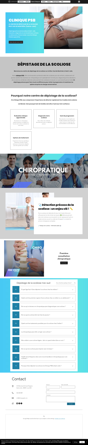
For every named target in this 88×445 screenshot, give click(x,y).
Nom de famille (64, 384)
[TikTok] (19, 403)
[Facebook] (21, 403)
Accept (82, 442)
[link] (64, 256)
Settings (75, 442)
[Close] (86, 442)
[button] (64, 263)
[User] (79, 2)
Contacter (48, 395)
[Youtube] (17, 403)
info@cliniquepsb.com (22, 398)
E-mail (47, 389)
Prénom (48, 384)
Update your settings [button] (60, 418)
